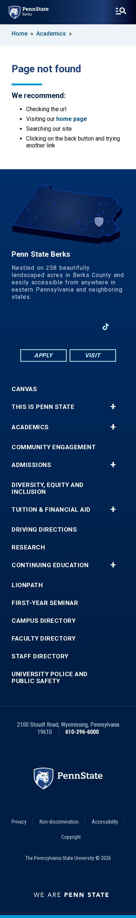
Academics (51, 33)
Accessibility (105, 822)
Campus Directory (43, 620)
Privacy (19, 822)
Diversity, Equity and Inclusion (48, 488)
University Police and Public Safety (50, 678)
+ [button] (113, 407)
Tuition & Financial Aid (51, 509)
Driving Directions (44, 529)
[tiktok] (105, 327)
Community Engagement (54, 447)
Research (28, 547)
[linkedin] (49, 327)
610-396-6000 (82, 731)
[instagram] (87, 327)
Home (20, 33)
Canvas (24, 389)
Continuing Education (50, 565)
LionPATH (27, 585)
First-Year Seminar (45, 603)
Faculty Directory (44, 638)
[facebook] (30, 327)
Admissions (31, 465)
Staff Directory (40, 656)
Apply (43, 355)
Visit (92, 355)
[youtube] (68, 327)
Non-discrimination (59, 822)
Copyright (71, 837)
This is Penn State (43, 406)
